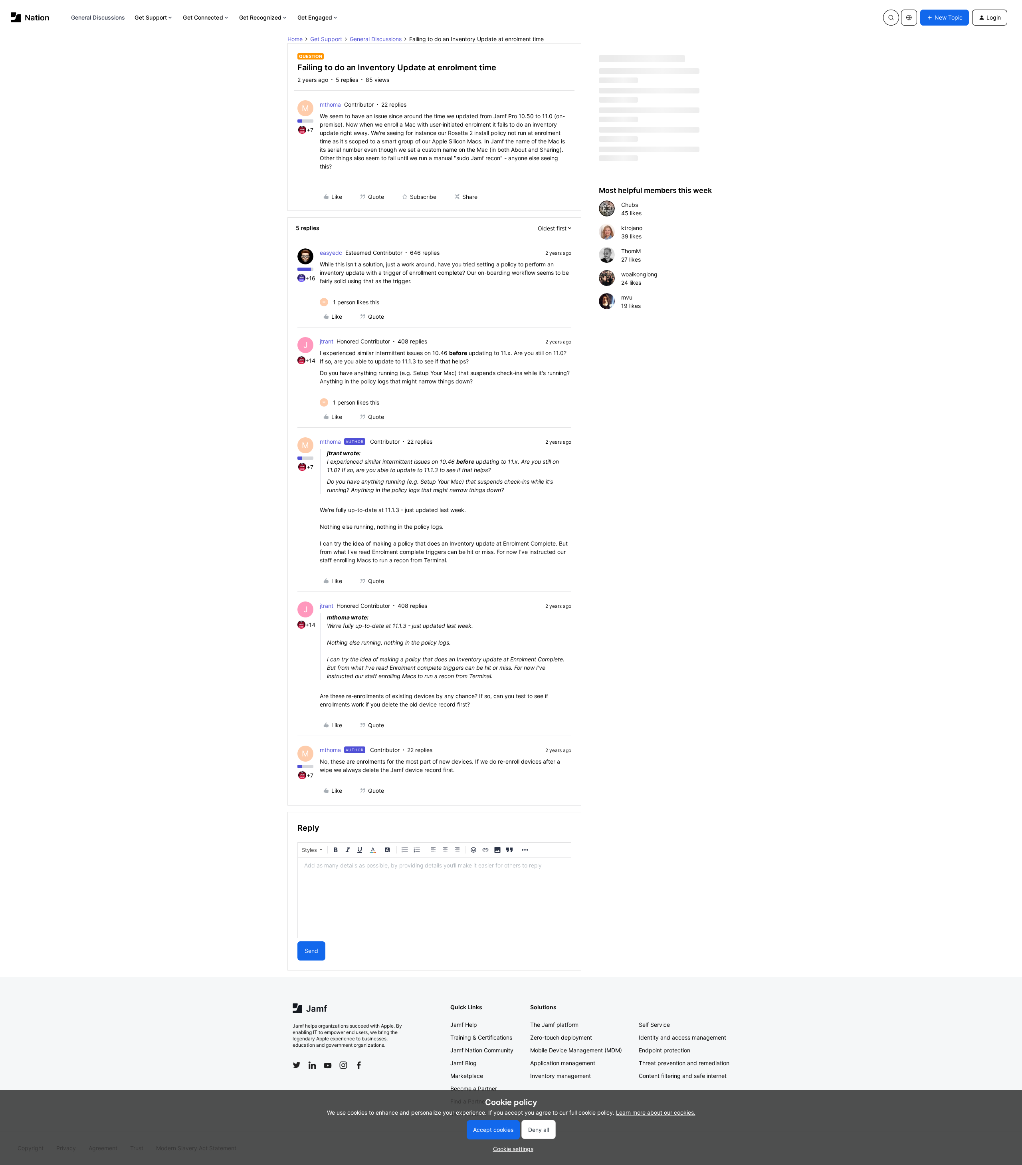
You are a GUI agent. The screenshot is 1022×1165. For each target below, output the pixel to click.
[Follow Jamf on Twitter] (297, 1065)
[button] (944, 18)
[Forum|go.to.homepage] (30, 17)
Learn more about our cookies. (655, 1112)
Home (295, 39)
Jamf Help (463, 1024)
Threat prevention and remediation (684, 1063)
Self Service (654, 1024)
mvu (626, 297)
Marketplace (466, 1075)
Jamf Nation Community (481, 1050)
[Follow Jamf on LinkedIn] (312, 1065)
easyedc (331, 252)
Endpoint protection (664, 1050)
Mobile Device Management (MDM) (576, 1050)
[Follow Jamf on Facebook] (359, 1065)
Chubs (629, 204)
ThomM (631, 251)
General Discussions (98, 17)
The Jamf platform (554, 1024)
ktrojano (631, 227)
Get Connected (203, 17)
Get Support (151, 17)
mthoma (330, 104)
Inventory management (560, 1075)
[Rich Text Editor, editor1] (434, 898)
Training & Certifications (481, 1037)
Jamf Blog (463, 1063)
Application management (562, 1063)
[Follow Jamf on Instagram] (343, 1065)
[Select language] (909, 18)
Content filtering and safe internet (683, 1075)
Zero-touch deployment (561, 1037)
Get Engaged (314, 17)
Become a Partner (473, 1088)
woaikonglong (639, 274)
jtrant (326, 341)
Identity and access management (682, 1037)
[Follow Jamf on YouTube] (328, 1065)
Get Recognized (260, 17)
